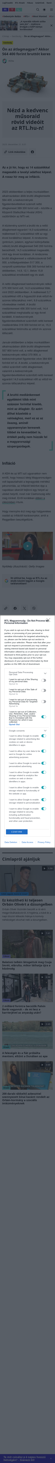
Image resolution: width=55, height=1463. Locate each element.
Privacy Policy (44, 842)
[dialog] (27, 731)
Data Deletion (11, 842)
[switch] (43, 680)
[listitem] (27, 673)
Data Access (27, 842)
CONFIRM (16, 832)
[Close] (49, 621)
